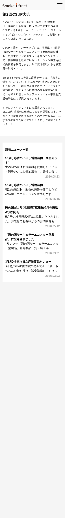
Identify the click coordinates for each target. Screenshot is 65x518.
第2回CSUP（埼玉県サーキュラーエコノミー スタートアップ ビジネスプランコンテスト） (32, 30)
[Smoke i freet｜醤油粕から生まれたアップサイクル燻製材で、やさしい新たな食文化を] (15, 5)
